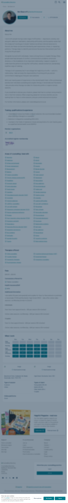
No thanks (49, 498)
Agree (60, 498)
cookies (7, 497)
